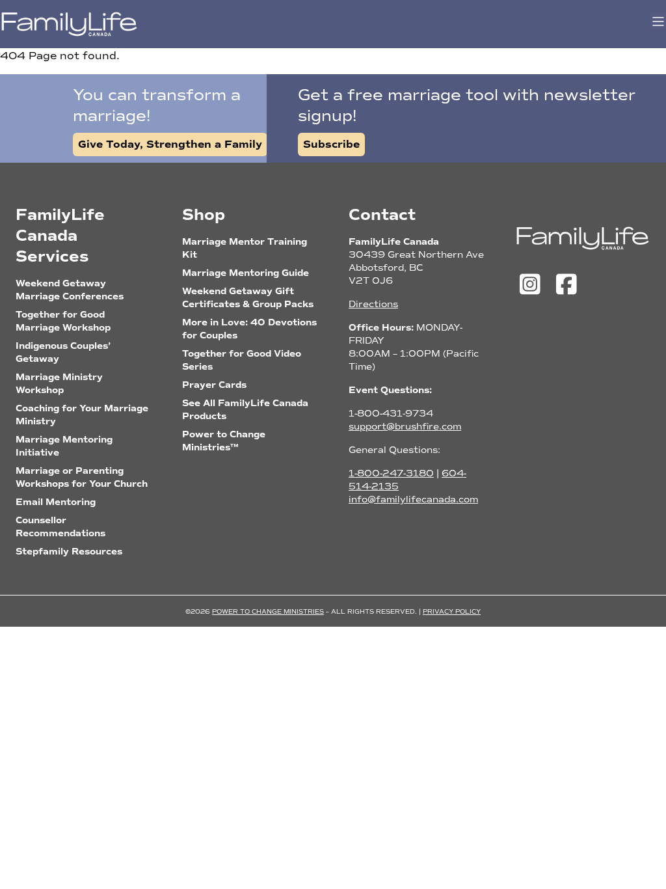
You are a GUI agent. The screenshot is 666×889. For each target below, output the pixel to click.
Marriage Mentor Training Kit (244, 248)
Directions (373, 304)
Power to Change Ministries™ (223, 441)
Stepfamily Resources (69, 551)
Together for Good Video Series (241, 360)
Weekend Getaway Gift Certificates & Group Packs (247, 298)
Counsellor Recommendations (60, 527)
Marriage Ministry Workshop (59, 384)
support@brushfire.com (405, 426)
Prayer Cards (214, 384)
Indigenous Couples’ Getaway (63, 352)
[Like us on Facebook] (566, 285)
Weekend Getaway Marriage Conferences (70, 290)
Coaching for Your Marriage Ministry (82, 415)
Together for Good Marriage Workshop (63, 321)
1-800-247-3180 (391, 473)
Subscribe (331, 144)
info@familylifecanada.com (413, 499)
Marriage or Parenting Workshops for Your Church (82, 477)
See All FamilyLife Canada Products (245, 410)
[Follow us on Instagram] (533, 285)
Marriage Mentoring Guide (245, 273)
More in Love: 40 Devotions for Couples (249, 329)
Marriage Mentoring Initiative (64, 446)
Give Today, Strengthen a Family (170, 144)
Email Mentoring (56, 502)
